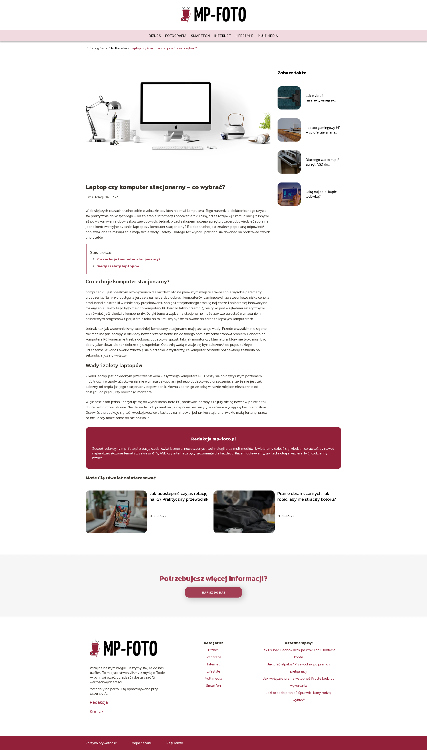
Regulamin (175, 743)
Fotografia (176, 35)
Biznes (155, 35)
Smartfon (200, 35)
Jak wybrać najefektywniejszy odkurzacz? (320, 98)
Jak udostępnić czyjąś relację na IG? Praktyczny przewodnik (179, 496)
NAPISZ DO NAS (213, 592)
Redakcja (99, 702)
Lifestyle (245, 35)
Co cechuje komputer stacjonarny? (129, 259)
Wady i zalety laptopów (118, 266)
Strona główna (97, 48)
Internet (222, 35)
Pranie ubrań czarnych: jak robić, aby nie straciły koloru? (306, 496)
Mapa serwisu (142, 743)
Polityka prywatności (101, 743)
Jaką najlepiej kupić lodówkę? (321, 194)
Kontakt (97, 711)
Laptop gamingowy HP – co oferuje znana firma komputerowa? (323, 130)
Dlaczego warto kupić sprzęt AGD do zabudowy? (322, 162)
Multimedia (268, 35)
